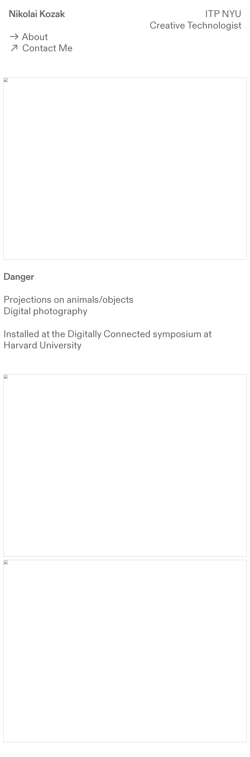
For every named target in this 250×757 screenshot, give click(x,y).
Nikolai (23, 14)
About (34, 37)
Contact (38, 48)
